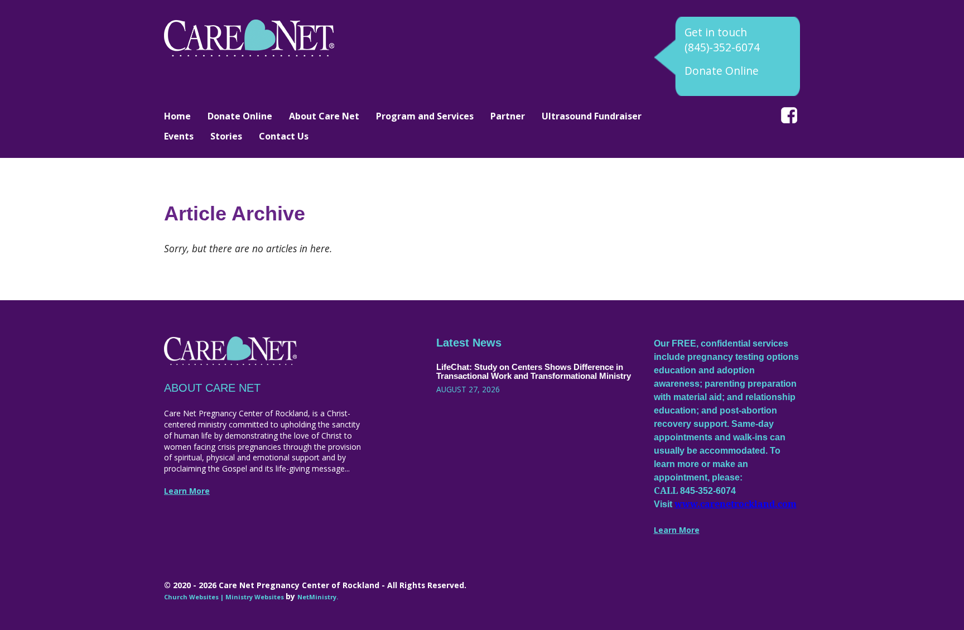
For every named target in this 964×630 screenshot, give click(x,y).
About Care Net (324, 116)
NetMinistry (316, 597)
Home (177, 116)
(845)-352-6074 (722, 47)
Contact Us (284, 136)
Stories (226, 136)
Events (179, 136)
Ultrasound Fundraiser (592, 116)
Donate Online (722, 71)
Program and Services (425, 116)
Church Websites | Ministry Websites (225, 597)
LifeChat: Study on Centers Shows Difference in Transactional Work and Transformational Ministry (533, 371)
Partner (507, 116)
